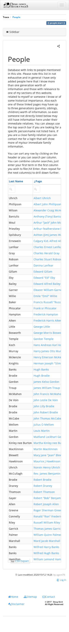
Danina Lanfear (43, 265)
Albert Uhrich (42, 198)
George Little (42, 326)
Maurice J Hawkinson (47, 461)
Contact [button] (50, 597)
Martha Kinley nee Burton (50, 443)
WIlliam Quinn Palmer (48, 535)
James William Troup (47, 388)
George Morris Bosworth (49, 333)
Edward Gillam (43, 271)
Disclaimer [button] (18, 604)
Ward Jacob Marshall (47, 541)
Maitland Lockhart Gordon (50, 437)
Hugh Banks (41, 369)
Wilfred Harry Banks (46, 547)
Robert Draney (43, 486)
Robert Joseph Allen (46, 504)
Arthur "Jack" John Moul (49, 222)
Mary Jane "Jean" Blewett (49, 455)
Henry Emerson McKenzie (50, 357)
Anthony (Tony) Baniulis (49, 216)
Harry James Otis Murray (49, 351)
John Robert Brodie (46, 412)
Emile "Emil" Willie (45, 296)
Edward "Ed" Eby (44, 277)
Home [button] (14, 597)
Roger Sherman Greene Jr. (50, 510)
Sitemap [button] (31, 597)
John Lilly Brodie (44, 406)
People (16, 17)
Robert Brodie (42, 479)
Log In (62, 579)
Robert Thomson (44, 492)
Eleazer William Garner (48, 290)
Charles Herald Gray (46, 253)
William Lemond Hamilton (50, 559)
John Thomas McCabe (47, 418)
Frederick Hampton (46, 314)
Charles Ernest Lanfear (48, 247)
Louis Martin (42, 430)
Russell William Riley (47, 522)
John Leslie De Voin (46, 400)
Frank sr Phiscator (45, 308)
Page (38, 181)
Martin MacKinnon (46, 449)
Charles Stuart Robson (48, 259)
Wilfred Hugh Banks (46, 553)
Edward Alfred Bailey (47, 284)
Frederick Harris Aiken (48, 320)
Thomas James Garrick (48, 528)
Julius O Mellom (44, 424)
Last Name (16, 181)
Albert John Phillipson (47, 204)
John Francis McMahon (48, 394)
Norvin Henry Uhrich (47, 467)
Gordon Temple (43, 339)
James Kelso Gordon (46, 382)
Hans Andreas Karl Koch (49, 345)
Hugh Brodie (42, 375)
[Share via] (58, 46)
